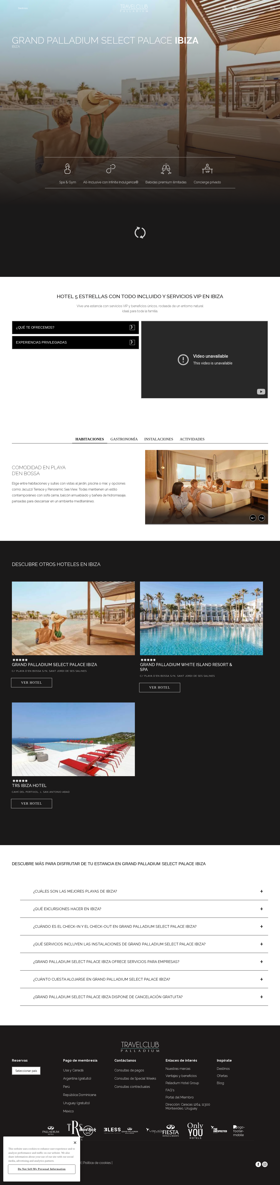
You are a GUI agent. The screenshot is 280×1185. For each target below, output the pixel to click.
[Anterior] (253, 518)
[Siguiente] (261, 518)
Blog (220, 1083)
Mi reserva (246, 8)
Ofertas (222, 1076)
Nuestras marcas (178, 1069)
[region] (41, 1159)
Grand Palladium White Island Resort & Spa (186, 667)
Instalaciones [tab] (158, 439)
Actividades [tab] (192, 439)
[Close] (75, 1142)
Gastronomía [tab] (124, 439)
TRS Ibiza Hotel (29, 785)
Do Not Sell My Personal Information (42, 1169)
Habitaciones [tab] (89, 439)
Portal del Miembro (180, 1097)
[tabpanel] (140, 487)
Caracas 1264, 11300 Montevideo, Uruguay (188, 1106)
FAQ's (170, 1090)
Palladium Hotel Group (182, 1083)
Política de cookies (97, 1163)
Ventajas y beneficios (181, 1076)
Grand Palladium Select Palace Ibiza (54, 664)
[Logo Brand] (134, 8)
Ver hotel (31, 682)
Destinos (23, 8)
